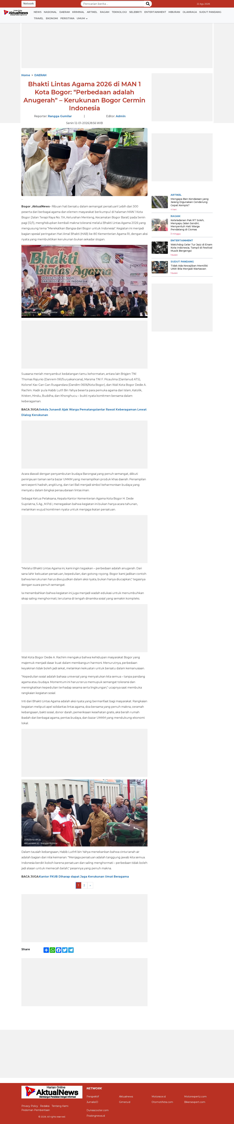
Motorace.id (159, 1096)
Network (28, 3)
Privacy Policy (29, 1106)
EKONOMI (52, 18)
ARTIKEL (92, 12)
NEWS (37, 12)
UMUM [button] (81, 18)
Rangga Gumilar (60, 116)
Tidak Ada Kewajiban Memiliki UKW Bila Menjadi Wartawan (189, 267)
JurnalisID (92, 1102)
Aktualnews (126, 1096)
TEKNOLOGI (119, 12)
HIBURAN (174, 12)
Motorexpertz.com (195, 1096)
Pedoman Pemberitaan (35, 1110)
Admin (121, 116)
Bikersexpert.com (194, 1102)
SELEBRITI (135, 12)
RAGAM (104, 12)
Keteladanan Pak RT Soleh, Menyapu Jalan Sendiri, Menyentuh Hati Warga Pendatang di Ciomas (187, 225)
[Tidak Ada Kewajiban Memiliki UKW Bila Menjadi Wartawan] (160, 267)
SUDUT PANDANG (210, 12)
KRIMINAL (78, 12)
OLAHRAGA (190, 12)
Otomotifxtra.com (162, 1102)
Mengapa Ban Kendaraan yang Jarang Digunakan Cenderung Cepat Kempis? (189, 202)
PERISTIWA (67, 18)
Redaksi (45, 1106)
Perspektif (93, 1096)
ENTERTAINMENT (155, 12)
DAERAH (64, 12)
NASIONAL (50, 12)
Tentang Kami (60, 1106)
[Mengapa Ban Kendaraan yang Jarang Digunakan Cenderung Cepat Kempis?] (160, 202)
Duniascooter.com (98, 1110)
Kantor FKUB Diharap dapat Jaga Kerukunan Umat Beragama (84, 876)
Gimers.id (124, 1102)
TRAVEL (39, 18)
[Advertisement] (117, 44)
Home (25, 75)
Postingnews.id (96, 1115)
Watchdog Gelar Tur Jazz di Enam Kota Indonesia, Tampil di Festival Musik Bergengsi (191, 247)
